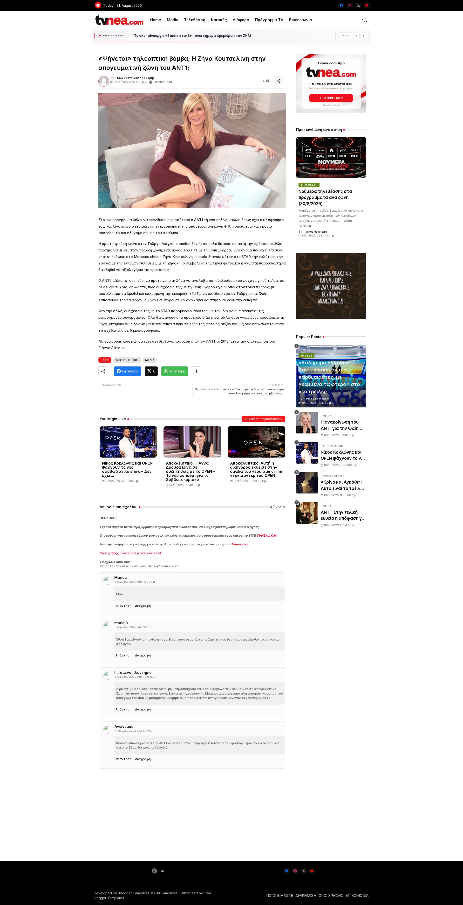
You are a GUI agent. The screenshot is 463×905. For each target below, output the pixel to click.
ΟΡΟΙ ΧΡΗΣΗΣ (331, 895)
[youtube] (367, 5)
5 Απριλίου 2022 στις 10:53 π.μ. (135, 627)
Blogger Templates (134, 893)
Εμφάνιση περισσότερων (263, 419)
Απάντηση (123, 606)
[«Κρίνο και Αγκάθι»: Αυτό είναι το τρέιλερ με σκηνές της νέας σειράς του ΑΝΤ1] (307, 482)
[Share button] (196, 371)
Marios (120, 577)
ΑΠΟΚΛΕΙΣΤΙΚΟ (127, 360)
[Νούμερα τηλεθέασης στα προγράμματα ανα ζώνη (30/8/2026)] (331, 157)
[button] (365, 20)
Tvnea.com (240, 544)
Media (172, 19)
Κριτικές (219, 19)
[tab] (155, 20)
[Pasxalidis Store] (331, 317)
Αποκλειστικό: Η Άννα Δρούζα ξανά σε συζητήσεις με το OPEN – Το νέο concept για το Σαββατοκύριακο (190, 471)
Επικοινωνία (300, 19)
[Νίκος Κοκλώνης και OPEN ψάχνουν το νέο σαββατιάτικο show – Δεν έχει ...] (307, 453)
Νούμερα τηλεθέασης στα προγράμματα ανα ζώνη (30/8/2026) (325, 197)
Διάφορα (241, 19)
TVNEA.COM (266, 535)
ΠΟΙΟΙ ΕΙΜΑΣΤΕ (279, 895)
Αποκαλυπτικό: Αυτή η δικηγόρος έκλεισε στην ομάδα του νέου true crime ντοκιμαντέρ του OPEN (256, 469)
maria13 (121, 623)
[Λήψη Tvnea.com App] (331, 83)
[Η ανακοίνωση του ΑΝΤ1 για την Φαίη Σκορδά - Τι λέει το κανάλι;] (307, 422)
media (149, 360)
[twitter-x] (358, 5)
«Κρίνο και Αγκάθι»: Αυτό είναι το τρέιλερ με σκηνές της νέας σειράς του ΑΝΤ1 (343, 486)
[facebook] (341, 5)
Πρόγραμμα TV (269, 19)
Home (155, 19)
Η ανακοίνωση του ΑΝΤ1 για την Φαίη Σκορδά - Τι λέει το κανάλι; (340, 426)
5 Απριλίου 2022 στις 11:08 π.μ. (135, 676)
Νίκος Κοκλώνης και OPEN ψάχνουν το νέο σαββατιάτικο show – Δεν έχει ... (127, 469)
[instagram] (350, 5)
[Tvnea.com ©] (119, 19)
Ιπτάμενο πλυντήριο (133, 672)
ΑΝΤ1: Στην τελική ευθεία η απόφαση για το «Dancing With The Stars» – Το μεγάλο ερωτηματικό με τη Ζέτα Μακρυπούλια (343, 516)
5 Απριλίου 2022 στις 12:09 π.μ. (135, 581)
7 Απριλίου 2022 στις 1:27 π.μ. (134, 730)
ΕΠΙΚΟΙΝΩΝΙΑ (357, 895)
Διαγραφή (143, 606)
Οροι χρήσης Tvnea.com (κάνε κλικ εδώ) (130, 553)
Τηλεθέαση (194, 19)
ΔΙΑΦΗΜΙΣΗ (305, 895)
